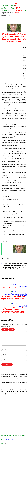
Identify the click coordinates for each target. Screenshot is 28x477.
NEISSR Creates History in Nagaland (12, 287)
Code (11, 329)
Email (4, 354)
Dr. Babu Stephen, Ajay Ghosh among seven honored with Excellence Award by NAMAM (15, 264)
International (6, 294)
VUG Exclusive (24, 306)
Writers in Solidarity (20, 43)
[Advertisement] (14, 63)
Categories (17, 10)
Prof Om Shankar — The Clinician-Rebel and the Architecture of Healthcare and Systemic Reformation (13, 298)
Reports (15, 43)
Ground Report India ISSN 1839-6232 (10, 438)
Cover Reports (8, 293)
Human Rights (19, 293)
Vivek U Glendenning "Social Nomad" (18, 294)
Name (4, 349)
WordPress (8, 439)
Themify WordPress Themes (18, 439)
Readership (17, 12)
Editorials (17, 3)
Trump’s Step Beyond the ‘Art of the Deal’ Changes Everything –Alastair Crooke (13, 268)
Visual (4, 329)
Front (15, 293)
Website (4, 359)
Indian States (12, 43)
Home (16, 2)
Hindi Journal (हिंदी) (19, 16)
